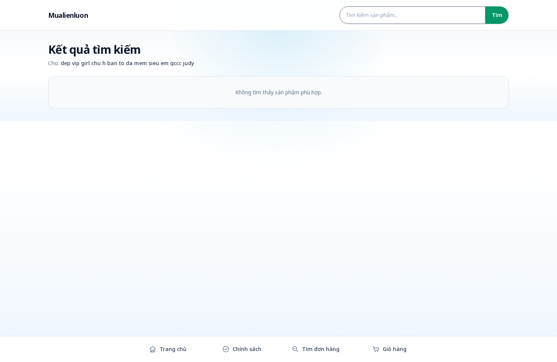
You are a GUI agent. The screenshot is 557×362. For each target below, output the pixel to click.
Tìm (497, 15)
